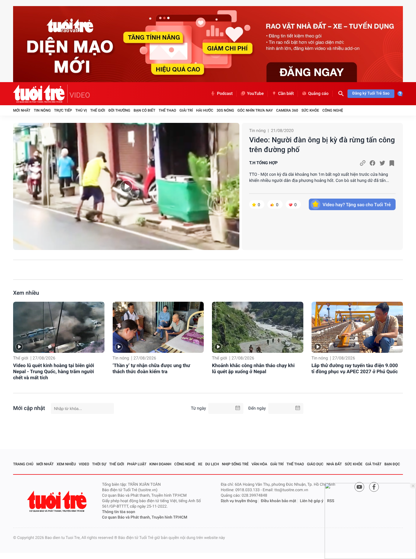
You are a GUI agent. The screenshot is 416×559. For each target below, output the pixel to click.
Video (84, 464)
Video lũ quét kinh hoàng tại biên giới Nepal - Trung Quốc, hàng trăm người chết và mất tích (53, 371)
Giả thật (373, 464)
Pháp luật (136, 464)
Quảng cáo (318, 93)
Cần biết (286, 93)
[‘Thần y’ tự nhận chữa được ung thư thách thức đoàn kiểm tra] (158, 327)
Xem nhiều (26, 293)
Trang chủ (23, 464)
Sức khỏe (310, 110)
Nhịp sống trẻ (235, 464)
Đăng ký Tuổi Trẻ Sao (371, 93)
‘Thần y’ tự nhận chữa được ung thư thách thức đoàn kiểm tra (151, 368)
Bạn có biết (144, 110)
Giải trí (186, 110)
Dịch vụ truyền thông (239, 501)
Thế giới (97, 110)
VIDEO (79, 95)
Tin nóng (42, 110)
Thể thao (167, 110)
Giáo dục (315, 464)
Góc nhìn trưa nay (255, 110)
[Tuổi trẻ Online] (57, 501)
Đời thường (119, 110)
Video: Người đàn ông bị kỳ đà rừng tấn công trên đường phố (322, 145)
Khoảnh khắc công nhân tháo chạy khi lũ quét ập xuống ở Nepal (253, 368)
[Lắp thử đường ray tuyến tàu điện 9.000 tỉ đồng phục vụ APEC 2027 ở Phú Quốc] (357, 327)
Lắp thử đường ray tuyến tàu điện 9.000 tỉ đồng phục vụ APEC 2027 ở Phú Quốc (355, 368)
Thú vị (81, 110)
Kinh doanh (160, 464)
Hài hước (204, 110)
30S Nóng (225, 110)
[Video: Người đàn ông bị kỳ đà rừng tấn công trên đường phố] (126, 186)
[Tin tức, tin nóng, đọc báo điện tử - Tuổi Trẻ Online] (40, 94)
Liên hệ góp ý (311, 501)
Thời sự (99, 464)
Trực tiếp (63, 110)
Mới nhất (21, 110)
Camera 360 (287, 110)
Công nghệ (332, 110)
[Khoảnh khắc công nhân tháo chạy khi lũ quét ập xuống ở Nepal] (257, 327)
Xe (200, 464)
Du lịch (212, 464)
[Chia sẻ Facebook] (372, 163)
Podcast (225, 93)
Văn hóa (259, 464)
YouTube (255, 93)
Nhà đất (334, 464)
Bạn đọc (392, 464)
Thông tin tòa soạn (118, 512)
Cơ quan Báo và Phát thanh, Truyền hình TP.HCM (144, 517)
